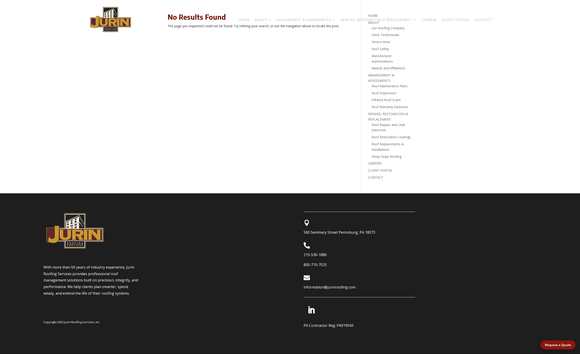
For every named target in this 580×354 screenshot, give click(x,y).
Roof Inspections (384, 93)
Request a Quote (558, 345)
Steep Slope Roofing (386, 156)
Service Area (381, 42)
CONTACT (483, 19)
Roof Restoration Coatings (391, 137)
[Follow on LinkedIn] (311, 310)
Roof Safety (380, 49)
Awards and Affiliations (388, 68)
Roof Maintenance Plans (390, 86)
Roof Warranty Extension (390, 107)
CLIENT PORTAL (455, 19)
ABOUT (260, 19)
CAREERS (429, 19)
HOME (244, 19)
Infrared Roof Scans (386, 100)
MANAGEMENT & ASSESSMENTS (304, 19)
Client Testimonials (385, 35)
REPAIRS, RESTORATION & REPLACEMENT (376, 19)
